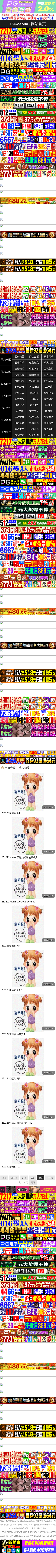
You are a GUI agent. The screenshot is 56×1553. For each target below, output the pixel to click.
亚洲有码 (19, 362)
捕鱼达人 (19, 393)
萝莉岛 (48, 411)
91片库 (19, 411)
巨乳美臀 (48, 368)
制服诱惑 (48, 423)
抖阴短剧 (34, 435)
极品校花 (19, 435)
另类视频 (48, 374)
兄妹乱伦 (34, 429)
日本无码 (48, 356)
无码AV (6, 408)
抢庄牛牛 (34, 393)
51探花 (48, 405)
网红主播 (34, 356)
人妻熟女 (19, 374)
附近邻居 (19, 380)
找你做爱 (48, 380)
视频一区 (6, 359)
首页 (4, 1178)
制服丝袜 (34, 374)
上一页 (14, 1178)
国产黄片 (19, 417)
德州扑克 (48, 393)
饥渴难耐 (34, 380)
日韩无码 (48, 435)
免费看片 (6, 432)
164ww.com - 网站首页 (28, 24)
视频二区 (6, 371)
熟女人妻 (34, 417)
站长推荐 (6, 383)
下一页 (50, 1178)
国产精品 (19, 356)
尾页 (33, 1182)
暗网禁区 (19, 423)
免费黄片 (48, 417)
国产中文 (19, 429)
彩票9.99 (19, 399)
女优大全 (34, 411)
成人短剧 (48, 429)
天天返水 (48, 399)
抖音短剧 (19, 405)
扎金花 (34, 399)
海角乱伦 (34, 423)
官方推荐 (6, 396)
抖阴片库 (6, 420)
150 (24, 1178)
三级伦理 (19, 368)
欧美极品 (34, 362)
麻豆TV (34, 405)
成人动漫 (48, 362)
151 (32, 1178)
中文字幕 (34, 368)
